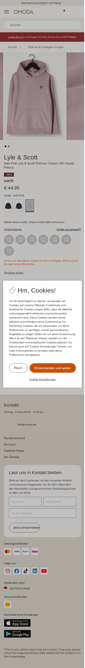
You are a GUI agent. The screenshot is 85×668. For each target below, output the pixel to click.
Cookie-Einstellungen (42, 379)
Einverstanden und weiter (53, 368)
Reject (18, 367)
